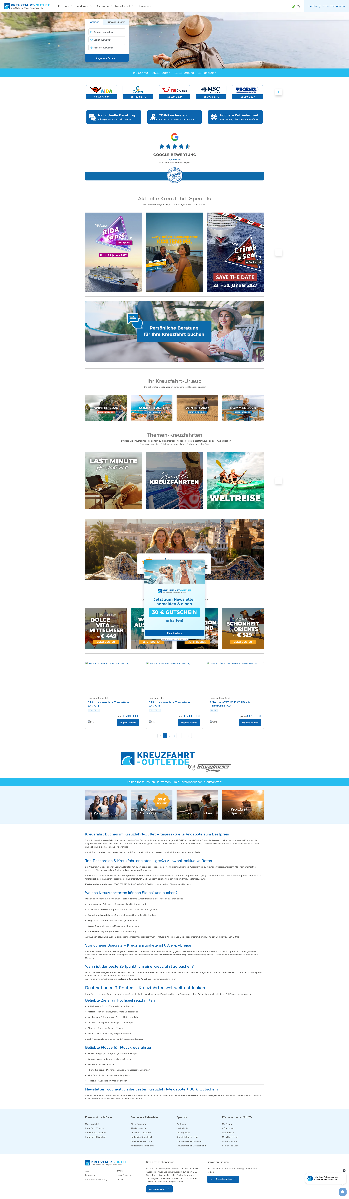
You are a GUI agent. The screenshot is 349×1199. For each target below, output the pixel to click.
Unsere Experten (124, 1175)
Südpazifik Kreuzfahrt (141, 1137)
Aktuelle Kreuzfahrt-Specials (174, 198)
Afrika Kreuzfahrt (139, 1123)
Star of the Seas (230, 1145)
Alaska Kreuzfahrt (140, 1128)
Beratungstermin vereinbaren (327, 6)
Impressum (90, 1175)
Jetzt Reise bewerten (221, 1179)
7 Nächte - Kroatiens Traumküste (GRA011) (108, 704)
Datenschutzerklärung (96, 1179)
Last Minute (182, 1128)
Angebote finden (105, 58)
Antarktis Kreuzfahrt (141, 1132)
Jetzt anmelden (157, 1189)
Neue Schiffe (123, 6)
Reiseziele (102, 6)
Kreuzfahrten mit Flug (187, 1137)
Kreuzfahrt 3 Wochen (95, 1137)
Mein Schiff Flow (230, 1137)
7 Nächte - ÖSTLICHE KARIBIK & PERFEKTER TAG (230, 704)
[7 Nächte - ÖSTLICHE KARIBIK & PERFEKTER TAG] (235, 678)
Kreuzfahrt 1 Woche (94, 1128)
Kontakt (120, 1170)
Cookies (120, 1179)
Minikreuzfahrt (92, 1123)
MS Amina (227, 1123)
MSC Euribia (228, 1132)
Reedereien (82, 6)
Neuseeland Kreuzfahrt (142, 1145)
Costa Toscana (229, 1141)
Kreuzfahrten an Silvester (189, 1141)
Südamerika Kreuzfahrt (142, 1141)
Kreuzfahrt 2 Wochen (95, 1132)
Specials (63, 6)
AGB (87, 1170)
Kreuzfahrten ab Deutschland (191, 1145)
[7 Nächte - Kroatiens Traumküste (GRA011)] (113, 678)
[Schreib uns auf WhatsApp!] (293, 5)
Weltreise (181, 1123)
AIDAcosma (228, 1128)
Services (143, 6)
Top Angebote (183, 1132)
